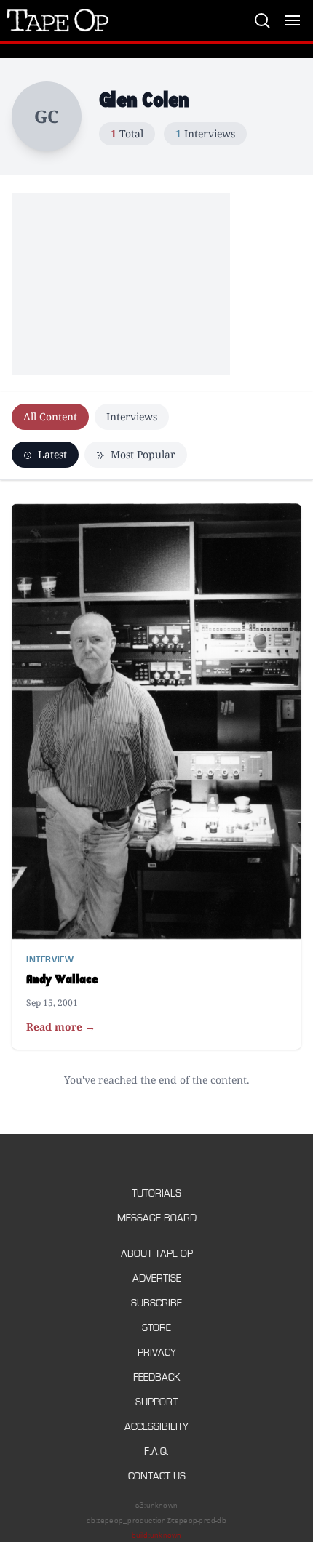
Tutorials (156, 1193)
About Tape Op (157, 1253)
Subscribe (156, 1303)
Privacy (157, 1352)
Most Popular (141, 454)
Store (156, 1327)
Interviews (131, 416)
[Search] (262, 20)
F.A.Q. (156, 1451)
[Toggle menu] (292, 20)
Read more (60, 1027)
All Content (50, 416)
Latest (51, 454)
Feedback (156, 1377)
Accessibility (156, 1426)
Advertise (156, 1278)
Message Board (157, 1218)
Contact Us (157, 1476)
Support (156, 1402)
